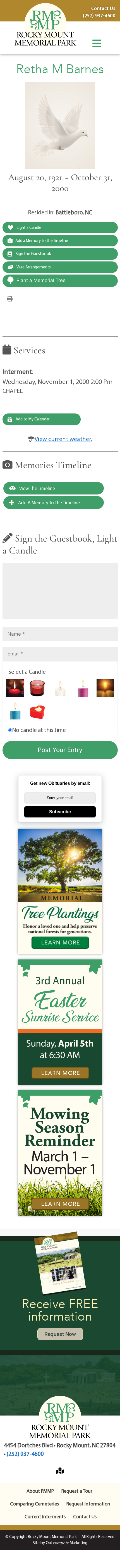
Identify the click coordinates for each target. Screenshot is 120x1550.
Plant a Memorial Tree (41, 280)
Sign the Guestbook (33, 253)
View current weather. (63, 439)
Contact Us (85, 1516)
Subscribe (60, 811)
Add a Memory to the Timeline (41, 240)
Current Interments (45, 1516)
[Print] (9, 298)
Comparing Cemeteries (34, 1503)
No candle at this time (39, 729)
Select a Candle (27, 671)
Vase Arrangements (33, 267)
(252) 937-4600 (25, 1453)
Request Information (88, 1503)
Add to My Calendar (32, 419)
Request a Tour (76, 1491)
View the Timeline (36, 488)
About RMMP (40, 1491)
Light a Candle (28, 227)
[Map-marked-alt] (60, 1470)
